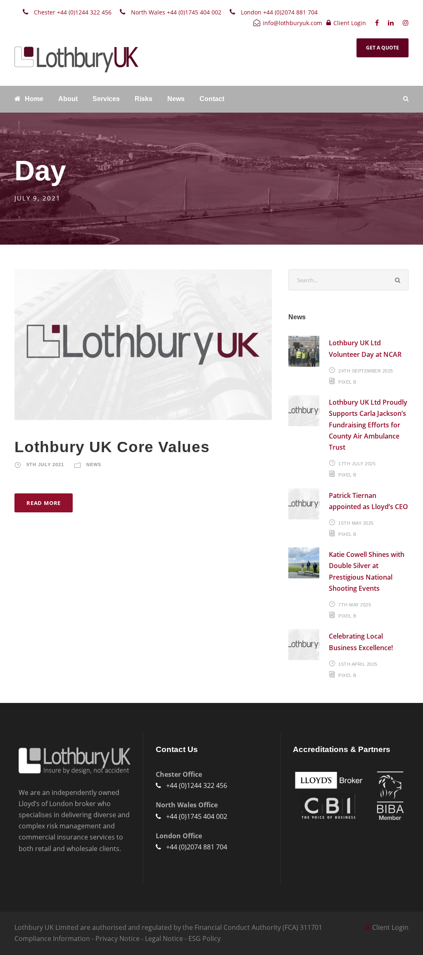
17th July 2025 (356, 463)
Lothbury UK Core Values (112, 447)
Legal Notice (164, 938)
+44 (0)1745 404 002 (196, 816)
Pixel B (347, 382)
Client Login (349, 23)
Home (34, 98)
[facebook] (377, 22)
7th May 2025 (354, 604)
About (68, 98)
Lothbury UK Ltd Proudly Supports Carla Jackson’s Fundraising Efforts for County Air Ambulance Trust (368, 425)
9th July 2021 (45, 464)
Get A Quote (382, 47)
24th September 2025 (365, 370)
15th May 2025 (356, 523)
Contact (212, 98)
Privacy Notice (117, 938)
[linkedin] (391, 22)
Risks (143, 98)
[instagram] (406, 22)
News (176, 98)
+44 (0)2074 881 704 (196, 846)
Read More (43, 503)
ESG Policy (204, 938)
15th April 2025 (358, 664)
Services (106, 98)
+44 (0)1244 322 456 (196, 785)
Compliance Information (52, 938)
